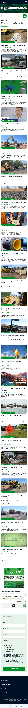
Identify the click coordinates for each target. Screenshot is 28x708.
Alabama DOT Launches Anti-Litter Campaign (11, 468)
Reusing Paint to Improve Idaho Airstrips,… (13, 45)
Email (4, 622)
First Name (5, 628)
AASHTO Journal (8, 645)
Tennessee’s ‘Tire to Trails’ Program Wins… (13, 202)
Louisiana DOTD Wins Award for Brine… (12, 228)
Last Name (5, 634)
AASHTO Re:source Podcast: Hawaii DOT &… (13, 124)
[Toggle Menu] (26, 2)
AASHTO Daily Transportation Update (13, 643)
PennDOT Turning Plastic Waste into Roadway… (12, 309)
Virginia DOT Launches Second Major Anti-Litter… (12, 362)
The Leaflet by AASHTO (9, 649)
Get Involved (5, 685)
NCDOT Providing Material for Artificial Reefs (12, 281)
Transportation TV (8, 651)
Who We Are (5, 680)
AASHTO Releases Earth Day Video (11, 549)
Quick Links (4, 689)
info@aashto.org (16, 700)
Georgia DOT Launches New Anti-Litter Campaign (13, 389)
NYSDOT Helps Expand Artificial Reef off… (13, 416)
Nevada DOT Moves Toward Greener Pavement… (12, 523)
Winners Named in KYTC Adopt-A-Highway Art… (11, 97)
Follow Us (4, 693)
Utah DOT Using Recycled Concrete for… (13, 71)
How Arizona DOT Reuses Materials (11, 151)
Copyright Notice (22, 706)
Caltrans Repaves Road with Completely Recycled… (13, 495)
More (22, 51)
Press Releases (7, 647)
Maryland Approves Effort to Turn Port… (13, 335)
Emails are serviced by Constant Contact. (13, 662)
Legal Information (6, 706)
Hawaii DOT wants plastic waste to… (12, 177)
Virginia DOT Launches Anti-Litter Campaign (11, 441)
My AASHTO (22, 2)
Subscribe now (14, 668)
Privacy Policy (14, 706)
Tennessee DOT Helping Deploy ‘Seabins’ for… (13, 254)
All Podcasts (5, 564)
